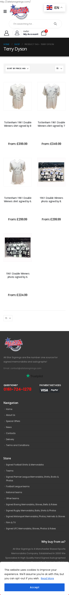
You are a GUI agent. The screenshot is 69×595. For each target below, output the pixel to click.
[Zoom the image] (21, 339)
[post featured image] (18, 96)
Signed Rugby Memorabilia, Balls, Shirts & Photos (31, 510)
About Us (10, 415)
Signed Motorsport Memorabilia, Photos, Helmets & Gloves (35, 516)
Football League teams (18, 486)
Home (9, 409)
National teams (14, 492)
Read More (47, 578)
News (9, 427)
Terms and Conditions (17, 445)
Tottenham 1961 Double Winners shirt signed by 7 (51, 124)
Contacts (11, 433)
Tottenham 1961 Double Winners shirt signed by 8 (17, 124)
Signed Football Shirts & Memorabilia (25, 464)
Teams (9, 470)
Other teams (12, 498)
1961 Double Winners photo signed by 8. (51, 199)
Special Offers (13, 421)
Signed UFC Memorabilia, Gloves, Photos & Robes (31, 528)
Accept (34, 587)
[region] (34, 578)
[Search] (55, 24)
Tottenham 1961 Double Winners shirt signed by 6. (18, 199)
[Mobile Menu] (6, 11)
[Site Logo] (19, 11)
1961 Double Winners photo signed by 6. (17, 275)
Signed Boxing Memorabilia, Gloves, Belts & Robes (31, 504)
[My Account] (7, 33)
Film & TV (11, 522)
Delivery (10, 439)
